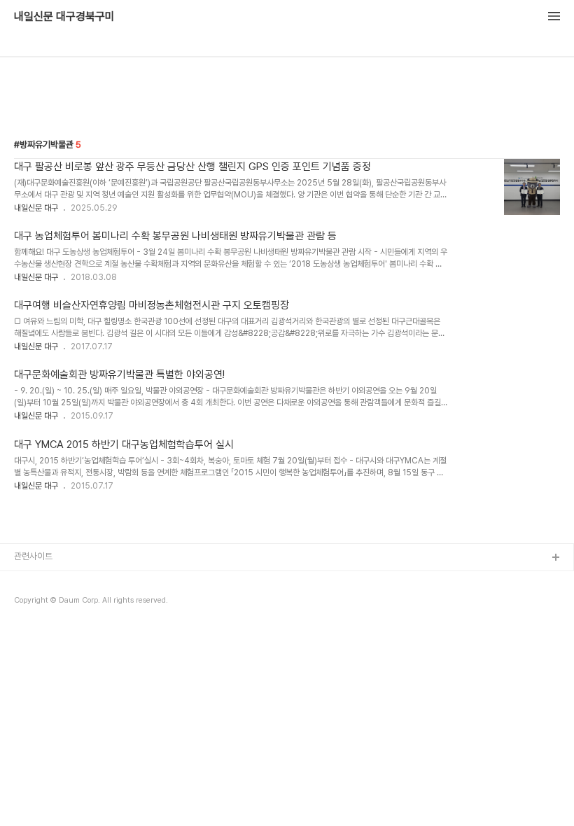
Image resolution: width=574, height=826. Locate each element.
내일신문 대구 (36, 208)
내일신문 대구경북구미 (64, 16)
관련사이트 (33, 556)
